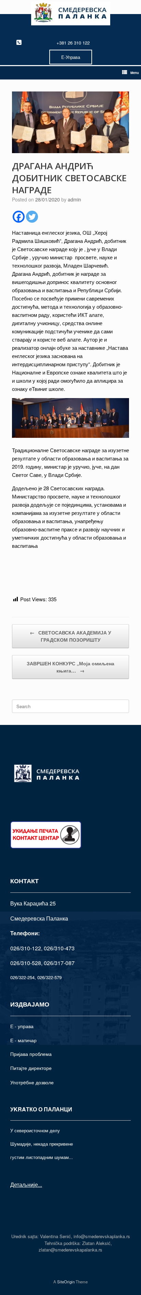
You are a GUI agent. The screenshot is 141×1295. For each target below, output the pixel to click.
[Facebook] (19, 217)
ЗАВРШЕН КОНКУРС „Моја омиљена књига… (70, 667)
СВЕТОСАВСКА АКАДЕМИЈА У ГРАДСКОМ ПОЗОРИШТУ (70, 636)
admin (74, 199)
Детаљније (24, 1184)
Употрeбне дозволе (32, 1082)
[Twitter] (32, 217)
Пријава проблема (31, 1053)
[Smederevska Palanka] (70, 13)
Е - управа (22, 1026)
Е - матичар (23, 1040)
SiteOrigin (66, 1281)
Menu (134, 72)
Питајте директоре (31, 1067)
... (40, 1184)
